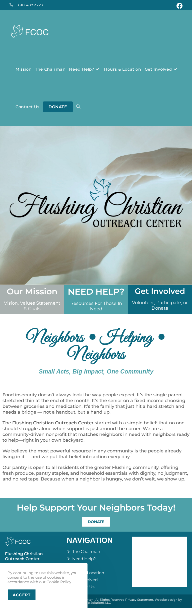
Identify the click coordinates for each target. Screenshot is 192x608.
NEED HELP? (96, 291)
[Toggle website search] (78, 107)
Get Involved (160, 291)
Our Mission (32, 291)
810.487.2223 (30, 5)
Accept (21, 594)
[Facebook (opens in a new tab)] (178, 6)
